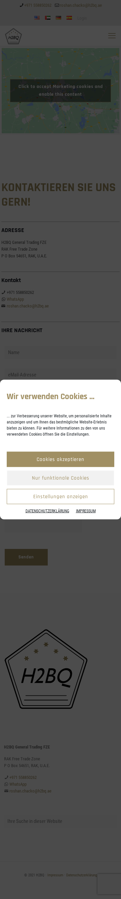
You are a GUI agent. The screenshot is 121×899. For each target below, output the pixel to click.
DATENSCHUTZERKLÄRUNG (47, 511)
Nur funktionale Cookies (60, 478)
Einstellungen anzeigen (60, 496)
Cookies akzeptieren (60, 459)
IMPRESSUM (86, 511)
